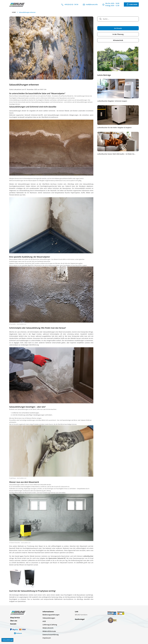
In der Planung (118, 34)
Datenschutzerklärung (51, 635)
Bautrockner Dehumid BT (57, 558)
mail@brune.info (92, 4)
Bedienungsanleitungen (51, 615)
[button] (99, 58)
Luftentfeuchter (88, 556)
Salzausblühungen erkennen (8, 640)
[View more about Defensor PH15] (118, 59)
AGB (44, 621)
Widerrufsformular (49, 631)
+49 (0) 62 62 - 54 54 (71, 4)
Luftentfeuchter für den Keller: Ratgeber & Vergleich (114, 128)
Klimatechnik (118, 40)
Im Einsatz (118, 28)
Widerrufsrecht (48, 628)
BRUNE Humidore (81, 615)
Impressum (47, 638)
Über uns (13, 621)
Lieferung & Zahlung (50, 625)
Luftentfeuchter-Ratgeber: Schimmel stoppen (112, 101)
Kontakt (13, 624)
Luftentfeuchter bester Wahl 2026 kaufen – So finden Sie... (116, 154)
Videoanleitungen (49, 618)
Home (14, 12)
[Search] (100, 19)
